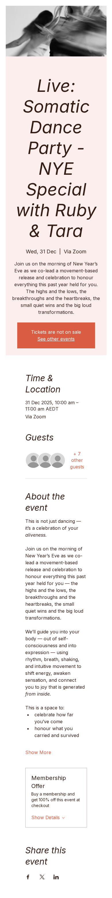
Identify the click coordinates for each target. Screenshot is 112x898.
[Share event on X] (42, 877)
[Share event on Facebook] (28, 877)
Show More (38, 752)
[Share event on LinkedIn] (56, 877)
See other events (56, 339)
